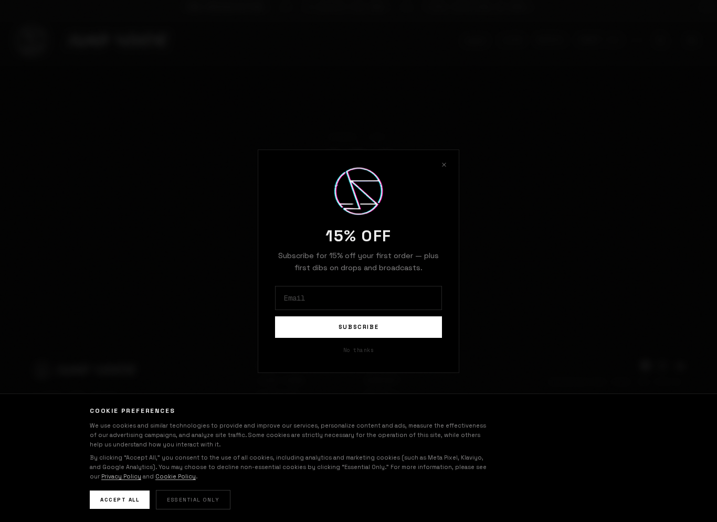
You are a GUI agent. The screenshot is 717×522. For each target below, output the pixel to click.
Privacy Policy (121, 476)
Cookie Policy (175, 476)
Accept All (119, 499)
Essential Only (193, 499)
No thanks (358, 349)
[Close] (444, 164)
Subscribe (359, 327)
